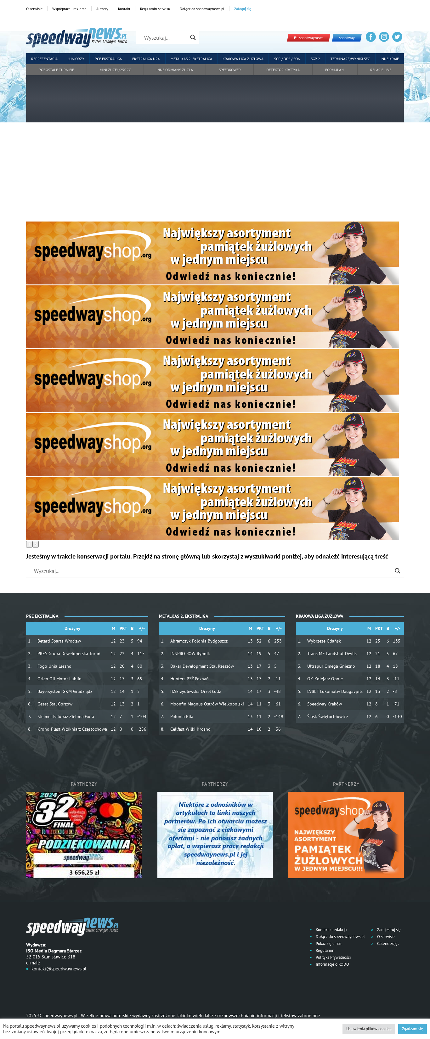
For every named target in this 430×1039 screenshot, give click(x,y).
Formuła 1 (334, 69)
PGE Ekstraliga (108, 58)
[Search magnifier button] (193, 37)
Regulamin (324, 950)
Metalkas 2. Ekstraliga (191, 58)
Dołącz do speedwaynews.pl (202, 8)
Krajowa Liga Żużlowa (243, 58)
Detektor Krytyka (283, 69)
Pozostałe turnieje (56, 69)
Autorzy (102, 8)
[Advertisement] (215, 174)
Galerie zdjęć (387, 943)
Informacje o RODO (332, 964)
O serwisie (34, 8)
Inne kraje (390, 58)
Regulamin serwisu (155, 8)
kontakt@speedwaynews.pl (58, 969)
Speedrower (230, 69)
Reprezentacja (44, 58)
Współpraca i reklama (69, 8)
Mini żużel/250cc (115, 69)
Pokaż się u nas (328, 943)
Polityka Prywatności (333, 957)
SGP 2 (315, 58)
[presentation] (29, 544)
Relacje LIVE (380, 69)
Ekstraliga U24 (146, 58)
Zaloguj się (242, 8)
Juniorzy (76, 58)
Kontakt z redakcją (331, 929)
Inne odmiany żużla (174, 69)
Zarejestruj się (388, 929)
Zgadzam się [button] (412, 1028)
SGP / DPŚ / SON (287, 58)
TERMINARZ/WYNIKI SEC (350, 58)
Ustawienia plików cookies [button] (368, 1028)
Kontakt (124, 8)
